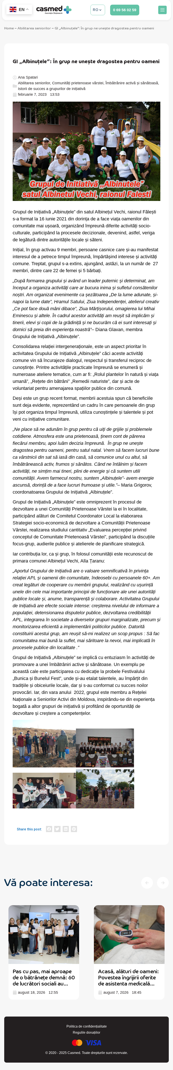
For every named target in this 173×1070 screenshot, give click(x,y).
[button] (162, 10)
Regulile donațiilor (86, 1032)
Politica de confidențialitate (86, 1026)
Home (9, 28)
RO (95, 10)
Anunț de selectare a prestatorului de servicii (126, 974)
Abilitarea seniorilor (34, 28)
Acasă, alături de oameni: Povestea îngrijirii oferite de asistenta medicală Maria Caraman (43, 980)
